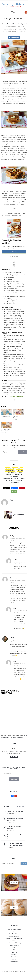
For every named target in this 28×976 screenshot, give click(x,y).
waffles (22, 478)
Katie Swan (13, 578)
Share (15, 488)
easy (21, 467)
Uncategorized (22, 24)
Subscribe (22, 452)
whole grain (19, 480)
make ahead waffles (10, 470)
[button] (14, 12)
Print (15, 491)
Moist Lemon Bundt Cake (15, 811)
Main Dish (14, 954)
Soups (14, 959)
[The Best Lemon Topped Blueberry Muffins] (18, 412)
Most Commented (7, 806)
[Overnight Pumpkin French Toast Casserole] (6, 425)
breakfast (14, 467)
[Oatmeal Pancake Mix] (6, 412)
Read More (14, 757)
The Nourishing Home (16, 396)
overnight (20, 470)
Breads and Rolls (14, 934)
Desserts (14, 947)
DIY (14, 950)
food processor (10, 469)
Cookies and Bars (14, 945)
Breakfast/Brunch (12, 24)
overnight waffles (11, 472)
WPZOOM (14, 973)
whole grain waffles (14, 482)
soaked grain (18, 474)
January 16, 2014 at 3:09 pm (17, 640)
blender (8, 467)
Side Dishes (14, 957)
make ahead (19, 469)
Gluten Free (14, 952)
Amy (9, 22)
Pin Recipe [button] (15, 256)
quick (20, 472)
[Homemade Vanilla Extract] (8, 515)
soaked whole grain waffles (10, 478)
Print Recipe (15, 251)
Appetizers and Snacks (14, 929)
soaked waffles (14, 476)
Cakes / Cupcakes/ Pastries (14, 938)
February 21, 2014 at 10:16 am (17, 580)
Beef (14, 931)
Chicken (14, 940)
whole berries (9, 480)
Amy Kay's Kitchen (14, 4)
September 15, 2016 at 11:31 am (17, 538)
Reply (12, 540)
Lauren (12, 637)
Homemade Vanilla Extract (18, 515)
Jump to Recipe (14, 37)
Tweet (7, 488)
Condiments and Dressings (14, 943)
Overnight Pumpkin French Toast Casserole (5, 431)
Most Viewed (20, 806)
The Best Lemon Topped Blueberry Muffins (17, 418)
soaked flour (9, 474)
